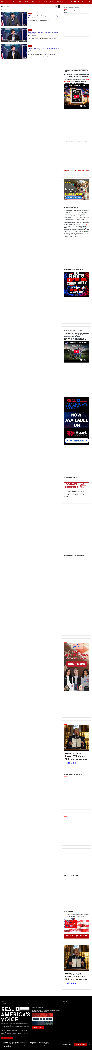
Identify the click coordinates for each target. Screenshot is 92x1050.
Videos (30, 13)
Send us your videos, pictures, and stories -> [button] (76, 936)
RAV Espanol (60, 1)
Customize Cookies (66, 1044)
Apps (33, 1)
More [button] (39, 1)
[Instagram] (82, 2)
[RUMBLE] (86, 2)
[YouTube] (78, 2)
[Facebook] (71, 2)
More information (8, 1046)
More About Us (7, 1038)
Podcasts (52, 1)
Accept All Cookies (80, 1044)
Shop (45, 1)
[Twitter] (75, 2)
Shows (13, 1)
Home (6, 1)
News (26, 1)
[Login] (89, 2)
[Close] (89, 1044)
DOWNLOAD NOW (37, 1027)
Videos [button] (20, 1)
